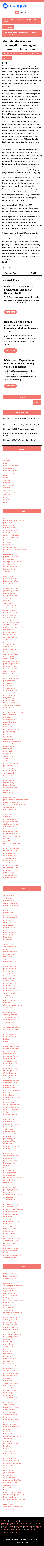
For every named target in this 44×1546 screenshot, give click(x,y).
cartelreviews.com (9, 993)
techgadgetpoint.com (10, 688)
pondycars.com (8, 1170)
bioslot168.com (8, 1253)
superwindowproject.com (12, 1463)
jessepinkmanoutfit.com (11, 581)
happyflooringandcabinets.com (14, 712)
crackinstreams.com (10, 1029)
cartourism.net (8, 1475)
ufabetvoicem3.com (10, 1073)
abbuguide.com (8, 973)
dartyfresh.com (8, 949)
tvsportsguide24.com (10, 690)
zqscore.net (7, 749)
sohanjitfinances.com (10, 822)
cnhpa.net (6, 734)
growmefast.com (9, 700)
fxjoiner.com (7, 1226)
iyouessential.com (9, 964)
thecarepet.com (8, 525)
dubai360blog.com (9, 695)
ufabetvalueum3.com (10, 1066)
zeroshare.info (8, 1354)
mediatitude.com (9, 1315)
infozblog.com (8, 1402)
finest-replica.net (9, 1134)
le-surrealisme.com (10, 1325)
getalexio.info (7, 761)
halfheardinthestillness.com (12, 1434)
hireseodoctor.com (9, 1037)
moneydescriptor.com (10, 637)
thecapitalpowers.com (11, 831)
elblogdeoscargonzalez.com (13, 1407)
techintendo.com (9, 986)
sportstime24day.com (10, 656)
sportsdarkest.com (9, 644)
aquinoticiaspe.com (10, 625)
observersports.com (10, 620)
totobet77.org (7, 841)
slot (9, 267)
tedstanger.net (8, 1112)
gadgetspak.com (9, 1032)
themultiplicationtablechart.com (14, 1499)
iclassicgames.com (10, 613)
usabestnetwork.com (10, 579)
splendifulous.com (9, 1054)
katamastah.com (9, 746)
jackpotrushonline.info (10, 557)
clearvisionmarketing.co (11, 1124)
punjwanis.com (8, 518)
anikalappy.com (8, 1085)
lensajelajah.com (9, 937)
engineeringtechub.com (11, 678)
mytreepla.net (8, 1044)
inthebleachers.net (9, 1487)
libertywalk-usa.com (10, 1276)
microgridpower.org (10, 787)
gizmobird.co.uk (8, 1281)
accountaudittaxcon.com (11, 763)
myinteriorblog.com (10, 1160)
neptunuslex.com (9, 1288)
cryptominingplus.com (11, 622)
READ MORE (11, 312)
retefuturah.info (8, 1102)
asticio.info (7, 753)
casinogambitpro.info (10, 532)
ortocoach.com (8, 795)
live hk (5, 478)
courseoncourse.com (10, 537)
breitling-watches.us (10, 1298)
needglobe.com (8, 792)
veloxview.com (8, 872)
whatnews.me (8, 1129)
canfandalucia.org (9, 1187)
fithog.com (7, 1417)
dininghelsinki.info (9, 1088)
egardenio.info (8, 756)
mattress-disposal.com (11, 710)
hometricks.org (8, 783)
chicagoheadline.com (10, 908)
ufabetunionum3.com (10, 1063)
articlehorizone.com (10, 1020)
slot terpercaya (8, 468)
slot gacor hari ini (8, 1527)
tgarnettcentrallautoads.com (13, 1300)
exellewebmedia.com (10, 566)
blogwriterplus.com (9, 528)
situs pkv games (9, 492)
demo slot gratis (8, 485)
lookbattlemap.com (10, 593)
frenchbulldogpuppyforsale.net (13, 1495)
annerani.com (8, 1346)
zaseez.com (7, 920)
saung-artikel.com (9, 615)
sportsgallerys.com (10, 668)
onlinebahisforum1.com (11, 905)
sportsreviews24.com (10, 693)
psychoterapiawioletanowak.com (14, 804)
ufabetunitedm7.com (10, 860)
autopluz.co (7, 1305)
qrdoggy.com (7, 717)
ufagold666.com (8, 1158)
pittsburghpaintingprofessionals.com (15, 800)
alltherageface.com (10, 1231)
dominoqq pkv (14, 1521)
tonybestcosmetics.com (11, 1221)
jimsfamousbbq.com (10, 1273)
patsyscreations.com (10, 930)
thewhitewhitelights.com (11, 1427)
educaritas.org (8, 935)
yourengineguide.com (10, 1190)
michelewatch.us (9, 1293)
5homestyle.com (9, 1509)
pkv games (11, 1524)
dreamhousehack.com (11, 1204)
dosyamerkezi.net (9, 1322)
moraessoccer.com (10, 1375)
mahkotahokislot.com (10, 702)
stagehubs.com (8, 896)
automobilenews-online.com (13, 1209)
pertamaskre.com (9, 547)
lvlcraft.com (7, 1003)
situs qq (6, 500)
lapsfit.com (7, 1039)
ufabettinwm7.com (9, 853)
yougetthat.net (8, 603)
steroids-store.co (9, 1412)
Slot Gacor (8, 27)
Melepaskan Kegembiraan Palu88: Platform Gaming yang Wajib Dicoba (19, 363)
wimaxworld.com (9, 1388)
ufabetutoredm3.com (10, 865)
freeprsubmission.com (11, 1156)
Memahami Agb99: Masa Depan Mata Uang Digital (21, 425)
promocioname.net (9, 1385)
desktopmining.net (9, 1485)
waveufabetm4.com (10, 1075)
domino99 (6, 495)
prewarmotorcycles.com (11, 1317)
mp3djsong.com (9, 1283)
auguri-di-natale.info (10, 1291)
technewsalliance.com (11, 1107)
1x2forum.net (7, 898)
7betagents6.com (9, 1024)
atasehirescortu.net (10, 676)
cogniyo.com (7, 775)
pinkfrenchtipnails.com (11, 664)
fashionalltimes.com (10, 1211)
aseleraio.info (7, 751)
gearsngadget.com (9, 1034)
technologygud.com (10, 719)
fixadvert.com (8, 1303)
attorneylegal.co (8, 683)
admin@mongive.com (23, 53)
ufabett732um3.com (10, 1114)
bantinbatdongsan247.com (12, 540)
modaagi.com (8, 1361)
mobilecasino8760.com (11, 1444)
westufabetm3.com (10, 875)
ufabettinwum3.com (10, 856)
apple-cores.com (9, 1478)
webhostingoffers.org (10, 978)
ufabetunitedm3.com (10, 858)
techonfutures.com (9, 1173)
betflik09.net (7, 939)
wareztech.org (8, 576)
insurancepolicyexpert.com (12, 1329)
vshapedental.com (9, 1185)
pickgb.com (7, 724)
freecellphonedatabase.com (13, 562)
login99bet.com (8, 901)
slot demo (6, 480)
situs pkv (6, 458)
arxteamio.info (8, 758)
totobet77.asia (8, 838)
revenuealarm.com (9, 1243)
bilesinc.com (7, 1356)
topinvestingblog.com (10, 1337)
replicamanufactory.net (11, 1049)
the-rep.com (7, 1341)
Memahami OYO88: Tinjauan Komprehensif (18, 429)
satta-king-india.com (10, 1015)
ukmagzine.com (9, 574)
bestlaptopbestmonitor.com (12, 1419)
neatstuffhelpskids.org (11, 1373)
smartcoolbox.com (9, 819)
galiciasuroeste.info (10, 1366)
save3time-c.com (9, 1307)
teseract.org (7, 1143)
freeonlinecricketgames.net (12, 1390)
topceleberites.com (10, 1058)
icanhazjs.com (8, 1468)
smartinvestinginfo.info (11, 1105)
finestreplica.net (8, 1095)
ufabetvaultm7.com (10, 1068)
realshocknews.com (10, 722)
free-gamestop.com (10, 569)
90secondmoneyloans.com (12, 1005)
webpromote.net (9, 1409)
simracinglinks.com (10, 1320)
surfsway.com (8, 995)
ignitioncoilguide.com (10, 1248)
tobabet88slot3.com (10, 834)
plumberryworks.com (10, 802)
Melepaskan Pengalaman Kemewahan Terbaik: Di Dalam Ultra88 (18, 289)
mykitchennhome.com (11, 1456)
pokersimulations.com (11, 1046)
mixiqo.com (7, 790)
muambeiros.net (9, 1400)
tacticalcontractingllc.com (12, 829)
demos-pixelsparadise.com (12, 1312)
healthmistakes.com (10, 727)
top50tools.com (8, 1339)
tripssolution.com (9, 1012)
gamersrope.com (9, 564)
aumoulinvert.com (9, 1458)
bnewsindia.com (9, 1163)
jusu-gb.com (7, 523)
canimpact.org (8, 1470)
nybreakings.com (9, 1192)
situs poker (7, 461)
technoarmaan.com (10, 1216)
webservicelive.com (10, 1258)
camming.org (7, 910)
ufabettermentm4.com (11, 848)
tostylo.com (7, 600)
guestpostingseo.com (10, 530)
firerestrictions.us (9, 1395)
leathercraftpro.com (10, 785)
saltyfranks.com (9, 1344)
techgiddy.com (8, 552)
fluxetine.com (8, 1441)
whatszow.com (8, 981)
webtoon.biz (7, 647)
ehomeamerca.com (10, 983)
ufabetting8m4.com (10, 1061)
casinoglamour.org (9, 1502)
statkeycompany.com (10, 1332)
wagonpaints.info (9, 1119)
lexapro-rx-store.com (10, 1490)
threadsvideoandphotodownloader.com (16, 549)
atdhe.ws (6, 1429)
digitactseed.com (9, 1000)
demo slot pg (7, 490)
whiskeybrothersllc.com (11, 877)
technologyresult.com (10, 976)
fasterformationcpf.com (11, 588)
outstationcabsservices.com (13, 1194)
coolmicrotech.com (10, 1202)
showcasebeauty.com (11, 1327)
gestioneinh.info (8, 1136)
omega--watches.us (10, 1295)
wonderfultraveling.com (11, 1383)
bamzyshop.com (9, 1168)
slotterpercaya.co (9, 817)
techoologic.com (9, 1175)
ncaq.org (6, 942)
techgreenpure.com (10, 988)
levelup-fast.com (9, 1041)
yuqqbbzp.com (8, 1022)
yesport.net (7, 598)
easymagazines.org (10, 778)
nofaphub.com (8, 925)
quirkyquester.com (9, 809)
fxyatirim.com (8, 971)
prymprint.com (8, 766)
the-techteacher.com (10, 1207)
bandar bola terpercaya (11, 466)
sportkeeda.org (8, 768)
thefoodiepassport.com (11, 1461)
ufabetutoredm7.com (10, 868)
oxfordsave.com (9, 610)
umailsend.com (8, 583)
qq (26, 1529)
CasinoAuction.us (9, 1451)
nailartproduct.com (9, 998)
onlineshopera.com (10, 947)
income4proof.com (9, 932)
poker (5, 502)
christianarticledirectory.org (12, 1507)
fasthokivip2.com (9, 617)
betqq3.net (7, 1446)
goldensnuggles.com (10, 591)
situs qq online (8, 456)
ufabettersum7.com (10, 851)
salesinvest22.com (9, 1141)
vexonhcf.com (8, 1310)
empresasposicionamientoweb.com (15, 1219)
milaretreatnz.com (9, 1359)
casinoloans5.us (9, 1448)
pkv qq (5, 463)
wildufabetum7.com (10, 880)
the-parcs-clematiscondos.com (14, 520)
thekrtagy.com (8, 1197)
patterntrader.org (9, 732)
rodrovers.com (8, 1010)
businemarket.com (9, 632)
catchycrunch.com (9, 922)
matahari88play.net (9, 634)
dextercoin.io (7, 1504)
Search (22, 397)
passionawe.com (9, 797)
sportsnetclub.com (9, 605)
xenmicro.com (8, 944)
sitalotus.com (8, 736)
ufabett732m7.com (9, 1148)
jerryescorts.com (9, 681)
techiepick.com (8, 1165)
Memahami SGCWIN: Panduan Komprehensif (19, 440)
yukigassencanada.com (11, 1017)
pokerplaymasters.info (11, 535)
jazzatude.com (8, 1349)
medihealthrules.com (10, 1180)
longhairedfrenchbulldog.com (13, 627)
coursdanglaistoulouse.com (12, 1286)
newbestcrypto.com (10, 608)
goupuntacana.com (10, 915)
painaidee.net (7, 642)
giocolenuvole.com (9, 961)
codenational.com (9, 1233)
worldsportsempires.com (12, 741)
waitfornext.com (8, 1122)
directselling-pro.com (10, 1241)
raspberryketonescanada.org (13, 1177)
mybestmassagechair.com (12, 1436)
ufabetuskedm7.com (10, 863)
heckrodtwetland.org (10, 1431)
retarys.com (7, 586)
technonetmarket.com (11, 1109)
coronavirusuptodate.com (12, 1027)
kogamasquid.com (9, 1497)
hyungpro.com (8, 651)
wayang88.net (8, 1078)
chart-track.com (8, 1380)
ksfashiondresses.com (11, 729)
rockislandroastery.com (11, 1238)
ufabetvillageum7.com (11, 1071)
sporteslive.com (8, 659)
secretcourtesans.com (11, 903)
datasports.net (8, 673)
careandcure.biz (9, 773)
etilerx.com (7, 1092)
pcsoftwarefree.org (9, 954)
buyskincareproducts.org (12, 1492)
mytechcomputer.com (11, 1250)
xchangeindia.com (9, 1199)
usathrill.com (7, 1182)
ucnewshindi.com (9, 559)
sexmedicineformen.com (12, 812)
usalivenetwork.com (10, 554)
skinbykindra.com (9, 1228)
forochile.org (7, 1378)
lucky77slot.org (8, 698)
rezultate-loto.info (9, 1051)
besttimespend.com (10, 770)
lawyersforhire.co (9, 630)
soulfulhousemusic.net (11, 824)
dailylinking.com (8, 956)
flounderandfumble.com (11, 1097)
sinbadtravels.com (9, 571)
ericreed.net (7, 1439)
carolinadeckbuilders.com (12, 1334)
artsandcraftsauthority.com (12, 1255)
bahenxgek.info (8, 545)
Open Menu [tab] (24, 12)
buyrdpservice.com (10, 596)
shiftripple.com (8, 814)
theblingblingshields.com (11, 661)
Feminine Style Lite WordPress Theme (20, 1539)
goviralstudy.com (9, 1473)
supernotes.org (8, 739)
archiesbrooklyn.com (10, 1397)
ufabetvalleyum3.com (10, 870)
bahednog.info (8, 542)
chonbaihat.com (8, 1405)
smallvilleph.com (9, 1363)
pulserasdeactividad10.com (12, 1480)
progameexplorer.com (11, 1236)
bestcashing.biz (8, 1393)
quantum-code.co (9, 1126)
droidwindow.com (9, 1153)
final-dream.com (9, 1131)
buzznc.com (7, 1224)
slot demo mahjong (10, 470)
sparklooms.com (9, 826)
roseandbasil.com (9, 1424)
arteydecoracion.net (10, 1414)
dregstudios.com (9, 1371)
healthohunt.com (9, 1100)
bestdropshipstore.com (11, 990)
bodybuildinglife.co (9, 715)
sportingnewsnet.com (10, 654)
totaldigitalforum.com (10, 1214)
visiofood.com (8, 1151)
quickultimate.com (9, 807)
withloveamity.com (9, 966)
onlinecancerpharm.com (11, 705)
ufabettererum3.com (10, 846)
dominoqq (23, 1521)
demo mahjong (8, 473)
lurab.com (6, 1245)
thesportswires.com (10, 649)
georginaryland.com (10, 1422)
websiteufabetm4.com (11, 1080)
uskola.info (7, 1117)
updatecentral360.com (11, 744)
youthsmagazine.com (10, 639)
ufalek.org (6, 707)
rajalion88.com (8, 913)
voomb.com (7, 685)
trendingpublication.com (11, 843)
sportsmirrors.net (9, 671)
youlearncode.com (9, 969)
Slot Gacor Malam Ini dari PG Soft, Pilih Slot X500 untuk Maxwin (20, 21)
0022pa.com (7, 1351)
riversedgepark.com (10, 917)
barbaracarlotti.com (10, 1482)
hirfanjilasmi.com (9, 780)
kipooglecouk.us (9, 1453)
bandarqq (6, 497)
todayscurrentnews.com (11, 836)
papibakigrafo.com (9, 1465)
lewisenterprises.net (10, 951)
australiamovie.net (9, 1278)
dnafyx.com (7, 959)
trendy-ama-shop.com (11, 1146)
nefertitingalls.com (9, 927)
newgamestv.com (9, 666)
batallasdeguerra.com (10, 1368)
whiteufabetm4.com (10, 1083)
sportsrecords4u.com (10, 1056)
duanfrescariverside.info (11, 1090)
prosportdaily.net (9, 1139)
